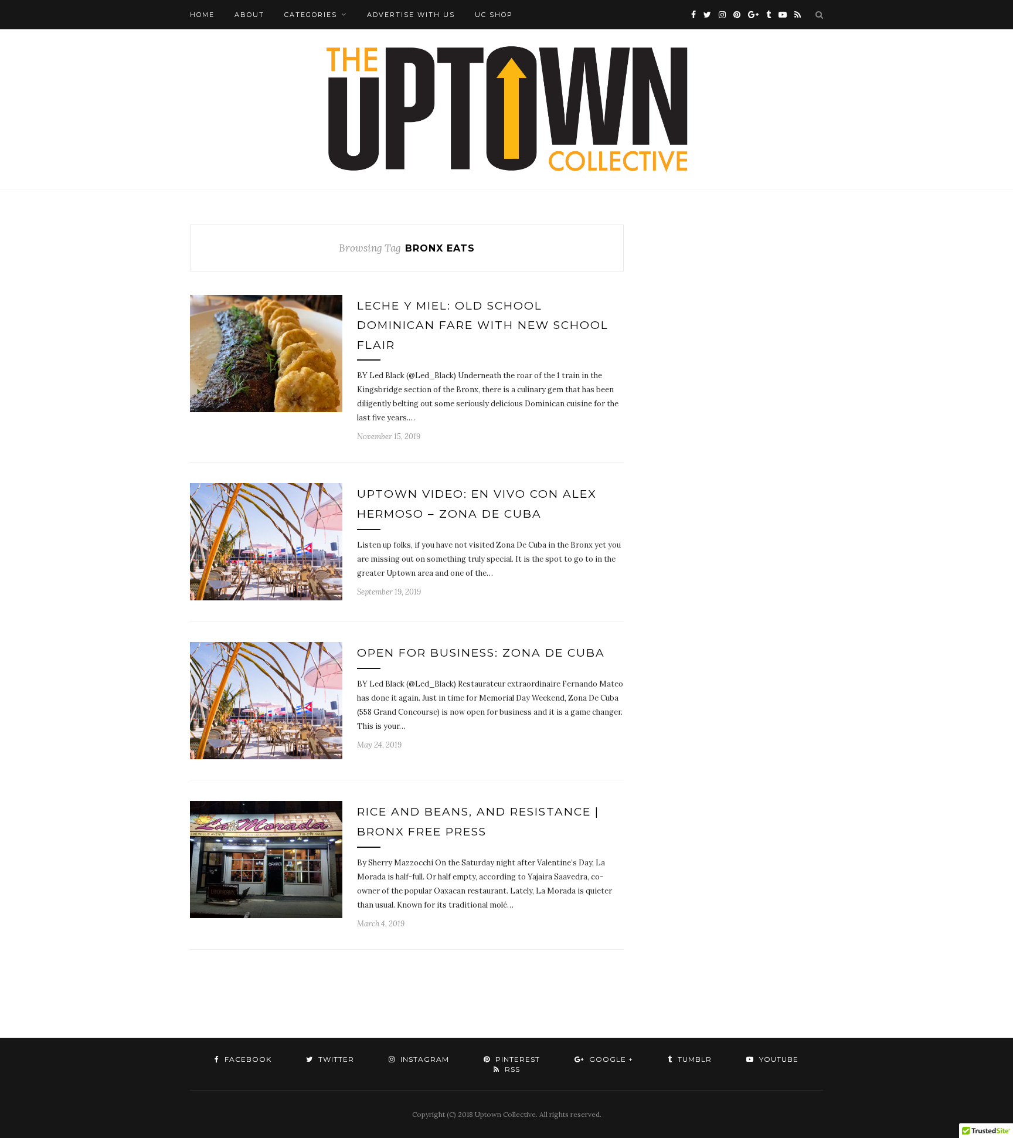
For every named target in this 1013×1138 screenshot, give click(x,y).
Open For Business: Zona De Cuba (481, 653)
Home (202, 15)
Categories (310, 15)
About (249, 15)
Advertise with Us (411, 15)
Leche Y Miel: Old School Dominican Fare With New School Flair (483, 325)
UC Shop (494, 15)
